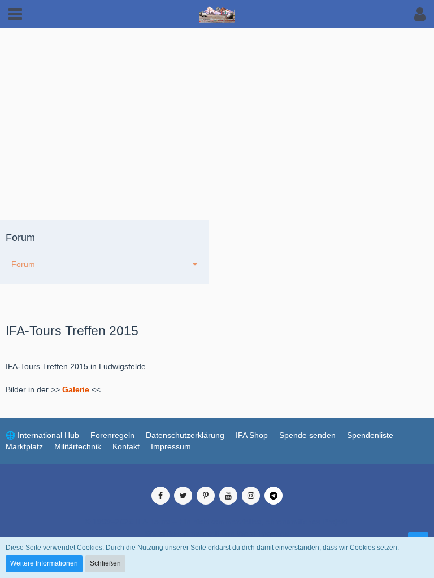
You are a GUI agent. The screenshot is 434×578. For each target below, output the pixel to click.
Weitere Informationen (44, 563)
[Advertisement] (217, 113)
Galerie (75, 389)
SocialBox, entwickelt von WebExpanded (217, 533)
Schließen (105, 563)
